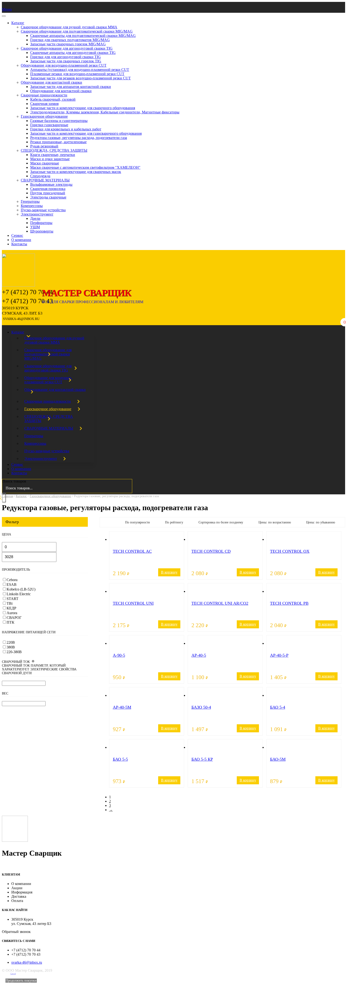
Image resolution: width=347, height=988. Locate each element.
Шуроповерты (41, 231)
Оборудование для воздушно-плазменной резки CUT (63, 65)
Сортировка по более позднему (221, 522)
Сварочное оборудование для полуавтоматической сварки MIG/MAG (77, 31)
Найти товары (4, 497)
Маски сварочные (44, 163)
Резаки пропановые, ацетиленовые (58, 142)
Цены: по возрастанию (274, 522)
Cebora (12, 580)
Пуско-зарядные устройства (43, 210)
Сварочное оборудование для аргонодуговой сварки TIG (67, 48)
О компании (21, 240)
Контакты (19, 244)
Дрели (35, 218)
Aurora (12, 613)
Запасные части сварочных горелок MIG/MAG (68, 44)
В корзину (169, 572)
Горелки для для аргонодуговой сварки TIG (65, 57)
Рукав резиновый (44, 146)
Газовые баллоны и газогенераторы (59, 121)
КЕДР (11, 608)
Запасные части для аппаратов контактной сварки (70, 87)
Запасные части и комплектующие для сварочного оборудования (82, 108)
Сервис (17, 235)
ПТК (10, 622)
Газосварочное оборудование (44, 116)
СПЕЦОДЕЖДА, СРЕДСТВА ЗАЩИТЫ (54, 150)
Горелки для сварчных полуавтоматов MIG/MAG (70, 40)
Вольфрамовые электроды (51, 184)
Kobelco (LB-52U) (21, 589)
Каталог (17, 23)
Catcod (13, 974)
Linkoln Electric (19, 594)
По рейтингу (174, 522)
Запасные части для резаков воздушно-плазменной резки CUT (80, 78)
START (12, 599)
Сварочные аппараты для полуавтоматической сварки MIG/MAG (83, 36)
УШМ (35, 227)
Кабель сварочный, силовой (53, 99)
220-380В (14, 652)
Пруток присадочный (47, 193)
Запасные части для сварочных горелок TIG (65, 61)
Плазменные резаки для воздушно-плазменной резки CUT (77, 74)
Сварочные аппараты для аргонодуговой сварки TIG (73, 53)
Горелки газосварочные (49, 125)
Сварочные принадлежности (44, 95)
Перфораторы (41, 223)
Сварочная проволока (47, 189)
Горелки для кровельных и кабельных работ (65, 129)
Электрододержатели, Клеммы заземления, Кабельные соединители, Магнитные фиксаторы (104, 112)
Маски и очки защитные (50, 159)
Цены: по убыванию (320, 522)
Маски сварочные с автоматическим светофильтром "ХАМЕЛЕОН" (85, 167)
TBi (10, 603)
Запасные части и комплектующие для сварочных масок (75, 172)
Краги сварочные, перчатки (52, 155)
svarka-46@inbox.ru (26, 962)
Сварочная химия (44, 104)
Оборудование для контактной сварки (51, 82)
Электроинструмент (37, 214)
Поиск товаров (14, 481)
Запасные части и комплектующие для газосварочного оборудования (86, 133)
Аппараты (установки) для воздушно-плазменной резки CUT (79, 70)
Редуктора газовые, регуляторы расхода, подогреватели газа (78, 138)
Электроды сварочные (48, 197)
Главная (7, 496)
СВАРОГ (14, 618)
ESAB (12, 584)
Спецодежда (40, 176)
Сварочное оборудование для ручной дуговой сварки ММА (69, 27)
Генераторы (30, 201)
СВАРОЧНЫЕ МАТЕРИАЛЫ (45, 180)
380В (11, 647)
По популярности (137, 522)
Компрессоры (32, 206)
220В (11, 642)
